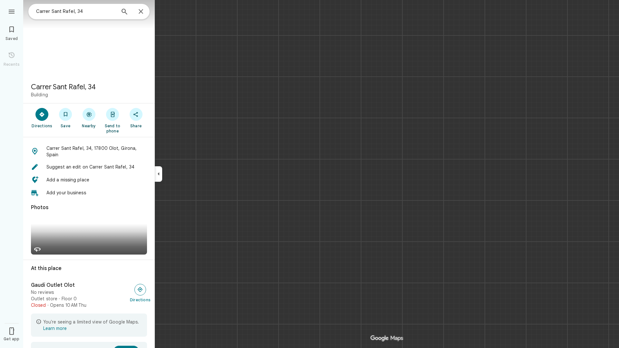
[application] (309, 174)
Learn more (55, 328)
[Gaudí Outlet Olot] (89, 295)
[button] (89, 151)
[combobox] (75, 11)
